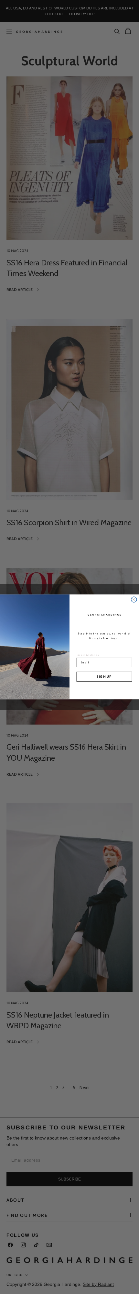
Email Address (88, 654)
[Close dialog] (134, 599)
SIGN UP (104, 676)
